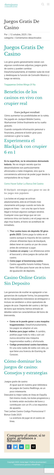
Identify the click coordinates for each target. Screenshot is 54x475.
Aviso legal (24, 462)
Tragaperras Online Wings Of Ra (19, 84)
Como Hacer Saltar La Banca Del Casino (23, 183)
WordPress (36, 465)
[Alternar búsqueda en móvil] (42, 4)
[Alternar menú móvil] (48, 4)
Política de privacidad (38, 462)
